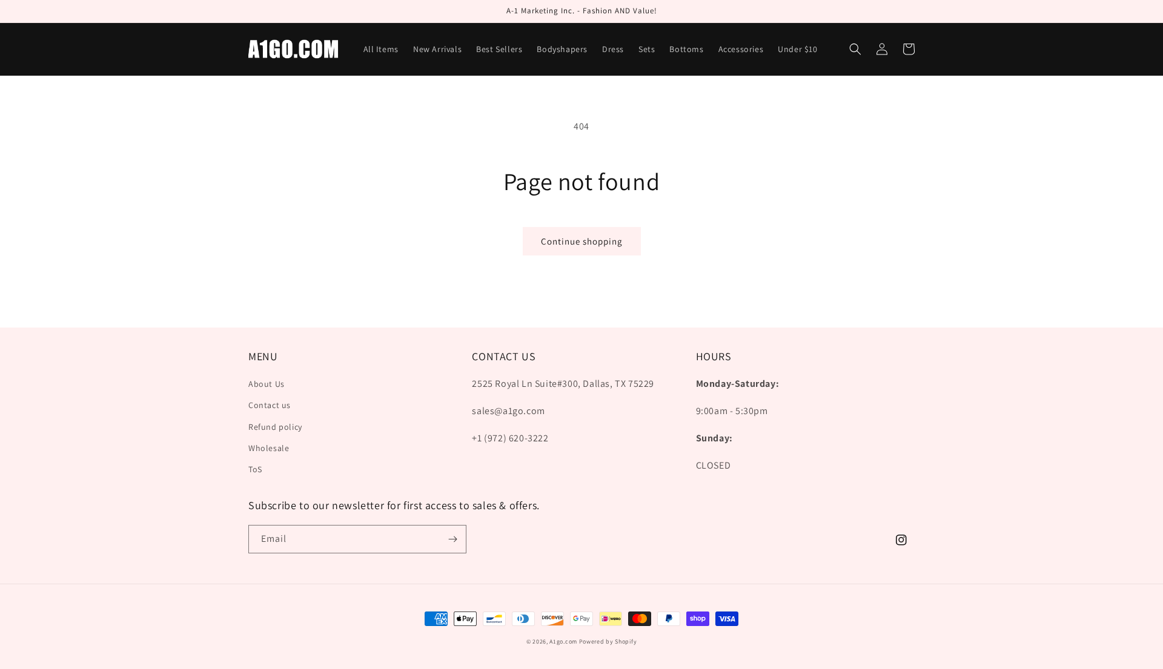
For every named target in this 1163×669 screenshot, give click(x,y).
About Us (266, 383)
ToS (255, 469)
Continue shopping (582, 241)
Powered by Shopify (608, 641)
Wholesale (268, 448)
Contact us (269, 405)
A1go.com (563, 641)
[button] (855, 49)
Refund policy (275, 426)
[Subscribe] (452, 539)
